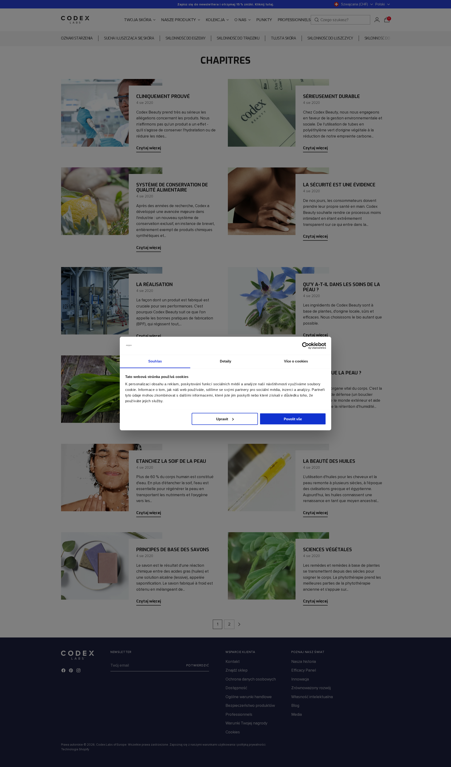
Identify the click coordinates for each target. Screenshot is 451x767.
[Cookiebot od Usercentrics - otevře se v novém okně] (305, 345)
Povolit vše (293, 419)
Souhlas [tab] (155, 361)
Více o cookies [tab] (296, 361)
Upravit (222, 419)
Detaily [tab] (225, 361)
